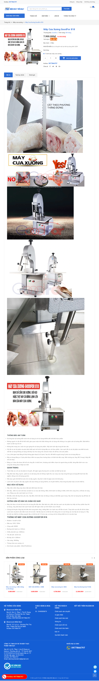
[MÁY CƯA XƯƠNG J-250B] (38, 573)
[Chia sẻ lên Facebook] (50, 66)
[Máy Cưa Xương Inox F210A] (83, 573)
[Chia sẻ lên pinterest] (56, 66)
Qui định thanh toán (61, 635)
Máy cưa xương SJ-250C (59, 587)
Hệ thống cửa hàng (89, 2)
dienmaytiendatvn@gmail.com (18, 659)
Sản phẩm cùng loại (15, 558)
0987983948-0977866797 (21, 618)
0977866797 (13, 2)
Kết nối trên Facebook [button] (84, 606)
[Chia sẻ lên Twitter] (53, 66)
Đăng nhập (79, 2)
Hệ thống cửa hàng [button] (12, 606)
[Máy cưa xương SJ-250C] (61, 573)
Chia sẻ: (45, 66)
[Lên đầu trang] (95, 675)
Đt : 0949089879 (41, 611)
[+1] (60, 66)
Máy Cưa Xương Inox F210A (82, 587)
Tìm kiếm (67, 9)
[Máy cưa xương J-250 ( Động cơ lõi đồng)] (15, 573)
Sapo (67, 678)
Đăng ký (72, 2)
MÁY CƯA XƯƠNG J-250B (36, 587)
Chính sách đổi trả (61, 625)
